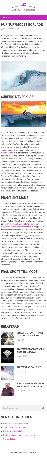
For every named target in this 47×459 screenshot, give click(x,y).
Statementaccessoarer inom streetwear (20, 435)
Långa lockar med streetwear (15, 423)
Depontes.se (15, 452)
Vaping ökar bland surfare (14, 427)
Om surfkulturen (10, 439)
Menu (8, 17)
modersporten (7, 153)
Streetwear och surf (29, 367)
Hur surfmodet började (13, 431)
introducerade (29, 53)
